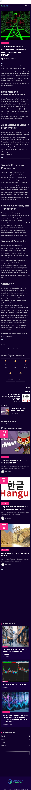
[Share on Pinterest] (13, 349)
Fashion (15, 736)
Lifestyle (15, 745)
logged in (10, 424)
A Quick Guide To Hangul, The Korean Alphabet (11, 397)
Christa (7, 58)
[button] (5, 363)
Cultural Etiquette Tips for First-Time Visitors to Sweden (15, 652)
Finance (5, 681)
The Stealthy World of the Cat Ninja (20, 410)
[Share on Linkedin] (18, 349)
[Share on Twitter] (8, 349)
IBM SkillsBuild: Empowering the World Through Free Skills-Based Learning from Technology (15, 718)
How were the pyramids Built (15, 554)
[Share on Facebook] (3, 349)
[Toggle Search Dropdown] (26, 6)
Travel (5, 646)
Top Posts (5, 43)
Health (15, 739)
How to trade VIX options (14, 685)
